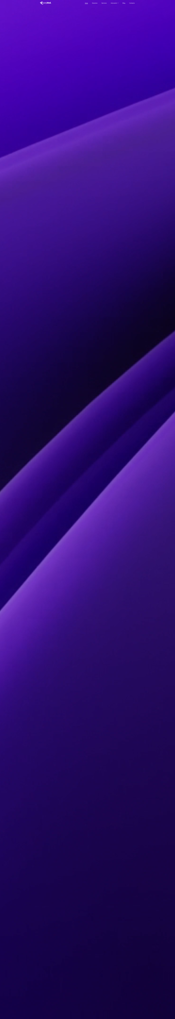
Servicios (104, 3)
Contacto (132, 3)
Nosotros (94, 3)
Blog (123, 3)
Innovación (114, 3)
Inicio (86, 3)
